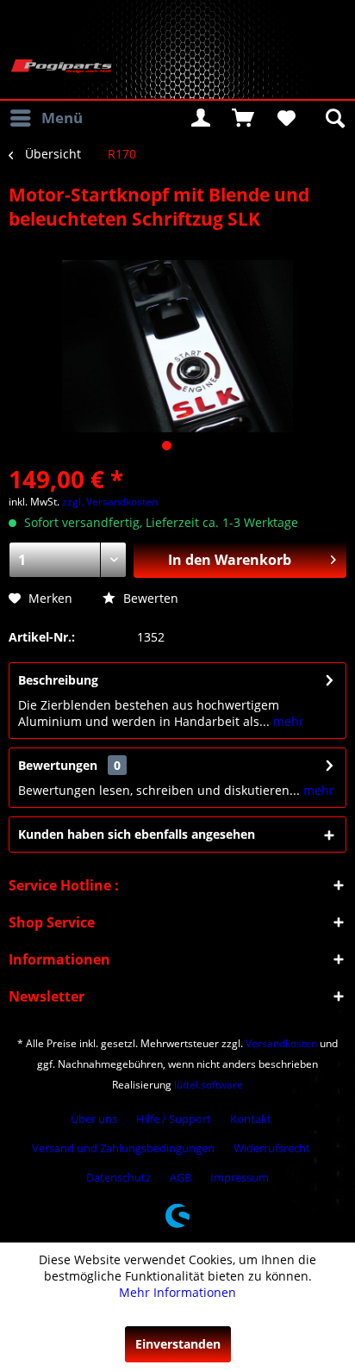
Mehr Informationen (177, 1292)
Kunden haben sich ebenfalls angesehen (136, 834)
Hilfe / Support (173, 1118)
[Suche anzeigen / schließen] (333, 118)
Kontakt (250, 1118)
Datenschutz (118, 1177)
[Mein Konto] (201, 118)
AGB (180, 1177)
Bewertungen (57, 765)
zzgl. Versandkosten (110, 501)
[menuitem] (45, 118)
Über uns (94, 1118)
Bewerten (149, 598)
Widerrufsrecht (272, 1148)
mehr (287, 721)
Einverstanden (178, 1344)
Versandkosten (281, 1043)
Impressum (239, 1177)
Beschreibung (58, 680)
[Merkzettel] (285, 118)
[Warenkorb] (243, 118)
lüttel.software (208, 1084)
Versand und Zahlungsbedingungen (123, 1148)
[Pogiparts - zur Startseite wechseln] (61, 67)
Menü (62, 117)
